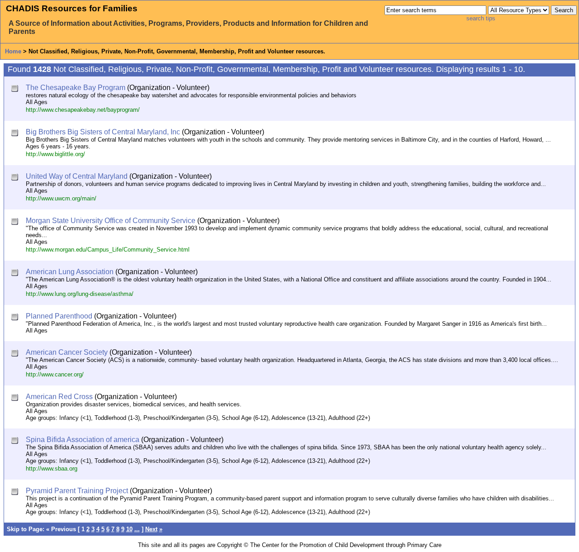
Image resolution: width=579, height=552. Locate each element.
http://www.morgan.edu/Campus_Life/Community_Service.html (108, 249)
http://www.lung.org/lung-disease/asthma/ (79, 293)
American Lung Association (70, 272)
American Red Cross (59, 396)
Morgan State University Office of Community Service (110, 220)
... (137, 529)
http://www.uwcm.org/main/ (61, 198)
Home (13, 51)
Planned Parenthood (59, 316)
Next (151, 529)
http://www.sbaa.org (51, 468)
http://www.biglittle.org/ (55, 154)
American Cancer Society (67, 352)
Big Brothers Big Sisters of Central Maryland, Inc (103, 132)
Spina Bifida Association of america (82, 439)
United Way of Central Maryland (77, 176)
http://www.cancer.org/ (55, 374)
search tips (480, 18)
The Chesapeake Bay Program (75, 87)
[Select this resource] (15, 89)
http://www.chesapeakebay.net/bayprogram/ (83, 109)
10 (129, 529)
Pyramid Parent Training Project (77, 491)
